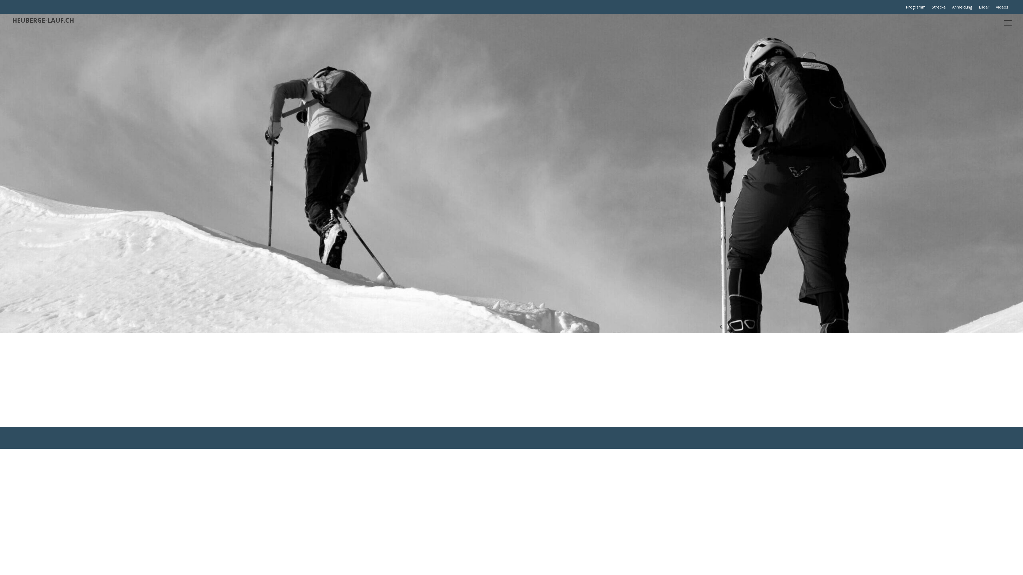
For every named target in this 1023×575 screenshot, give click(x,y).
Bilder (984, 7)
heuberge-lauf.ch (43, 20)
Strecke (939, 7)
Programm (915, 7)
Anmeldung (962, 7)
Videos (1002, 7)
